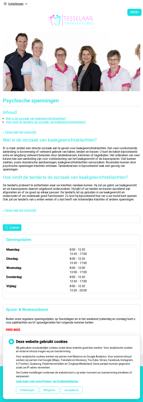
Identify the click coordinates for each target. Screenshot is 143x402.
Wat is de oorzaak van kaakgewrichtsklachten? (36, 118)
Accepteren (72, 390)
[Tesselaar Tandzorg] (71, 19)
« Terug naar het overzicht (19, 132)
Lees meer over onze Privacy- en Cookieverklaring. (47, 381)
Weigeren (49, 390)
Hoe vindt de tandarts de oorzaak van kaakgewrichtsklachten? (46, 122)
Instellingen (27, 390)
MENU (134, 12)
